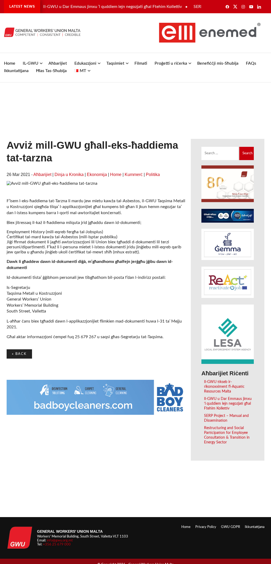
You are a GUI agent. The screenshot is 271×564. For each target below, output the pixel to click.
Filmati (140, 63)
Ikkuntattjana (16, 71)
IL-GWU (30, 63)
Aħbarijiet (57, 63)
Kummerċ (134, 174)
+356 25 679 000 (57, 544)
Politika (153, 174)
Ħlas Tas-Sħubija (51, 71)
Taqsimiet (115, 63)
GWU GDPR (230, 526)
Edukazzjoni (85, 63)
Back (19, 353)
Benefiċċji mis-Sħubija (217, 63)
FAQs (251, 63)
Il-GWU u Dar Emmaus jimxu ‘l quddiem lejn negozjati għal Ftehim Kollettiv (107, 7)
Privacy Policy (205, 526)
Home (9, 63)
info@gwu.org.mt (60, 540)
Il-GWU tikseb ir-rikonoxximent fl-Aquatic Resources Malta (224, 386)
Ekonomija (97, 174)
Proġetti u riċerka (171, 63)
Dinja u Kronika (69, 174)
